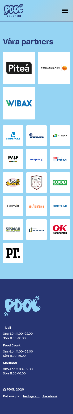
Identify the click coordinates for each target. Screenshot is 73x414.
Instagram (31, 396)
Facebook (49, 396)
